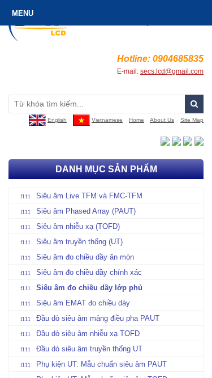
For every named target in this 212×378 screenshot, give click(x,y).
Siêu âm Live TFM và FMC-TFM (89, 196)
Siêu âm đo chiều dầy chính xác (89, 272)
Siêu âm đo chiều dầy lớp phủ (89, 287)
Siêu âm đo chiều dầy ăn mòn (85, 257)
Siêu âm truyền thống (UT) (79, 241)
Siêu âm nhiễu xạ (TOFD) (78, 226)
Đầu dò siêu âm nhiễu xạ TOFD (88, 333)
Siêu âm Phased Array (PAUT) (86, 211)
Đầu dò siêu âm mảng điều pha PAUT (97, 318)
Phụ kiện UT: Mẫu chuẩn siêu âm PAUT (101, 364)
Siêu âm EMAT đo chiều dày (83, 303)
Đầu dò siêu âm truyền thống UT (89, 349)
